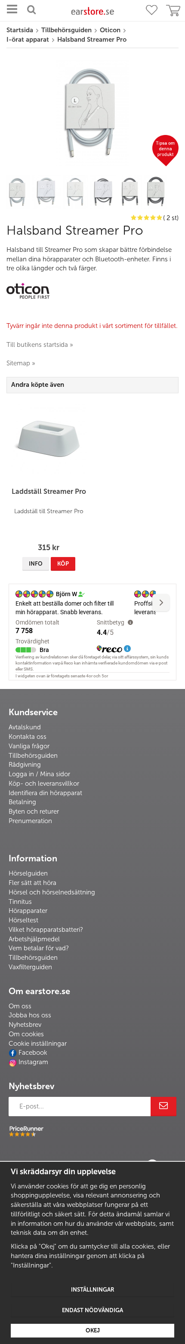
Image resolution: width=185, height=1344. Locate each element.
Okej (93, 1330)
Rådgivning (25, 764)
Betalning (22, 802)
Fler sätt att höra (32, 883)
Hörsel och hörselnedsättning (52, 892)
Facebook (32, 1052)
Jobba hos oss (30, 1015)
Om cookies (26, 1034)
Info (36, 563)
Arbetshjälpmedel (34, 939)
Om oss (20, 1006)
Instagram (33, 1062)
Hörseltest (23, 920)
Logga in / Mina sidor (39, 774)
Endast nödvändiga (92, 1310)
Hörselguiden (28, 873)
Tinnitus (20, 902)
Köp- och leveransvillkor (44, 783)
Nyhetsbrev (25, 1025)
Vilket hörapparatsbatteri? (46, 930)
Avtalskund (25, 727)
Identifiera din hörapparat (45, 793)
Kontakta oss (27, 737)
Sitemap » (20, 363)
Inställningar (92, 1289)
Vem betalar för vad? (39, 948)
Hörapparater (28, 911)
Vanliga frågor (29, 746)
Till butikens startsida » (39, 345)
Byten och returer (34, 811)
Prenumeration (30, 821)
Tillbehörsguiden (33, 755)
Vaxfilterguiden (30, 967)
